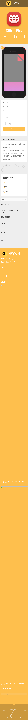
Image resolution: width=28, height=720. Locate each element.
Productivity (9, 133)
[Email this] (3, 170)
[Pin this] (23, 166)
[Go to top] (14, 704)
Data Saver (5, 186)
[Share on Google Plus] (19, 166)
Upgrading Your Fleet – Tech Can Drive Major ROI (11, 212)
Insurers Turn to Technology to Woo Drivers (10, 210)
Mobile (3, 240)
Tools (13, 133)
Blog (16, 272)
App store (4, 238)
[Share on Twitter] (7, 166)
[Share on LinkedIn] (11, 166)
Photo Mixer (5, 181)
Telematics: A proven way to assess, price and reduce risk (13, 208)
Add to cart (14, 129)
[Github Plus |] (14, 3)
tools (7, 134)
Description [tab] (6, 139)
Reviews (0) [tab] (13, 139)
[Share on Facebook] (3, 166)
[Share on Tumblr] (15, 166)
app (5, 134)
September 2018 (5, 227)
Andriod (3, 237)
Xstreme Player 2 (6, 191)
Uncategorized (4, 241)
